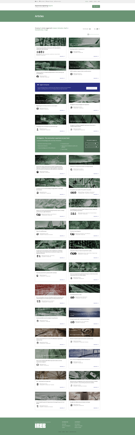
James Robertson (53, 214)
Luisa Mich (46, 233)
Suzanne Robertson (48, 214)
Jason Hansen (79, 277)
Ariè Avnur (44, 364)
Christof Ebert (79, 385)
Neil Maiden (78, 51)
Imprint (63, 431)
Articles (86, 1)
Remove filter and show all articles (94, 34)
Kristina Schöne (83, 253)
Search (99, 1)
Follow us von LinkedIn (91, 143)
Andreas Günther (89, 253)
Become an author (78, 427)
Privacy (67, 431)
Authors (95, 1)
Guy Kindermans (79, 73)
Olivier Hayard (92, 192)
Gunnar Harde (79, 361)
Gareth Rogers (79, 128)
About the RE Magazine (66, 425)
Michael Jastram (47, 300)
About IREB (64, 424)
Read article (62, 56)
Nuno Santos (45, 128)
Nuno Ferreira (88, 212)
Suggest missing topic (91, 88)
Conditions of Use (72, 431)
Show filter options (86, 28)
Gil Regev (82, 192)
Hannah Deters (47, 54)
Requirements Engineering (44, 6)
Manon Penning (45, 320)
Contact (63, 427)
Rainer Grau (45, 192)
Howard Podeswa (45, 171)
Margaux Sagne (94, 253)
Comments (91, 1)
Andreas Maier (47, 255)
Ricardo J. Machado (93, 212)
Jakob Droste (52, 54)
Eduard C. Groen (42, 54)
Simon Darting (52, 255)
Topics (97, 6)
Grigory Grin (45, 275)
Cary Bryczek (52, 300)
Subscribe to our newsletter (91, 146)
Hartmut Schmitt (57, 54)
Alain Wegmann (87, 192)
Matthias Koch (86, 321)
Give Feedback (77, 424)
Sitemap (59, 431)
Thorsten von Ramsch (80, 168)
